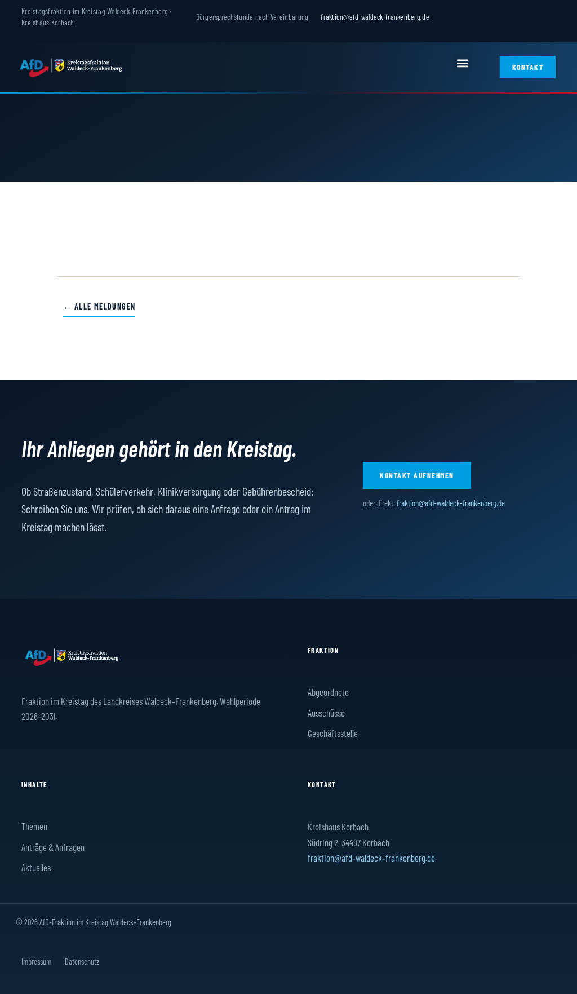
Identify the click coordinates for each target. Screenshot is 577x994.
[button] (462, 63)
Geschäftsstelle (333, 733)
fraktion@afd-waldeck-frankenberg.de (375, 16)
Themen (34, 826)
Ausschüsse (326, 712)
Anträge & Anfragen (53, 846)
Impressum (36, 961)
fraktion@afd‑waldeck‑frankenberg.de (371, 857)
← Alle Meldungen (99, 306)
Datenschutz (82, 961)
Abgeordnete (328, 691)
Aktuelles (36, 867)
